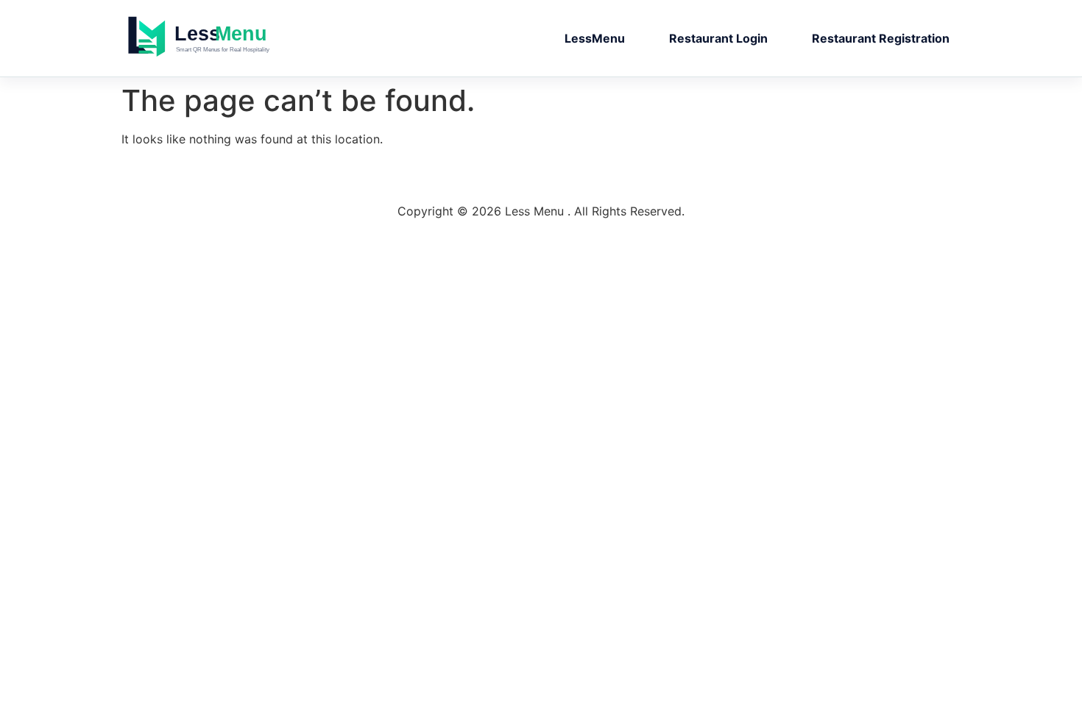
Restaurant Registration (881, 38)
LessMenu (595, 38)
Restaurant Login (718, 38)
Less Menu (228, 38)
